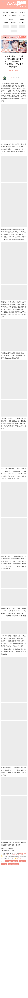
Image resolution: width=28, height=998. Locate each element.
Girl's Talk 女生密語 (8, 19)
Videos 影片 (13, 22)
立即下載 (18, 858)
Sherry (11, 77)
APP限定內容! (14, 12)
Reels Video (21, 22)
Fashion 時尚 (23, 12)
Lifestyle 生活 (22, 15)
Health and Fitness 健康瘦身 (9, 15)
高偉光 (4, 864)
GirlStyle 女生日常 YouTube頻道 (14, 855)
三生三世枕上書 (13, 864)
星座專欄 (6, 22)
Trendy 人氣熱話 (20, 19)
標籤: (3, 861)
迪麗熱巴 (22, 861)
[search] (25, 5)
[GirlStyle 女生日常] (14, 4)
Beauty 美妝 (5, 12)
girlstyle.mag (22, 853)
